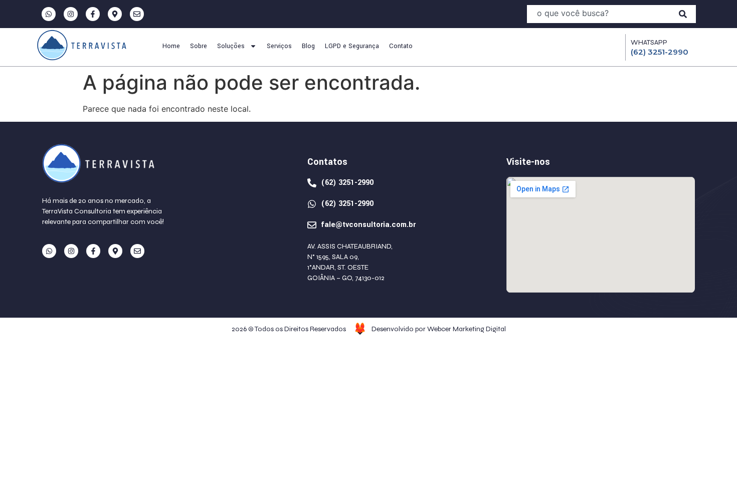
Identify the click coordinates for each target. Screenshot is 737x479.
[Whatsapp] (49, 14)
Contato (401, 46)
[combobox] (598, 14)
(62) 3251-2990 (659, 52)
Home (171, 46)
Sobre (198, 46)
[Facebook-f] (93, 14)
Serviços (279, 46)
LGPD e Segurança (352, 46)
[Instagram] (71, 14)
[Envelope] (137, 14)
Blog (308, 46)
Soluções (231, 46)
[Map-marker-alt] (115, 14)
